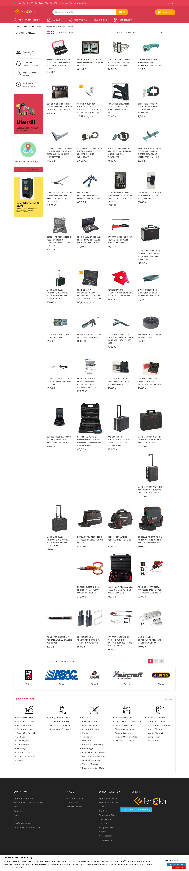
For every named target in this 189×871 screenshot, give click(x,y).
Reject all (179, 867)
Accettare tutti (176, 864)
